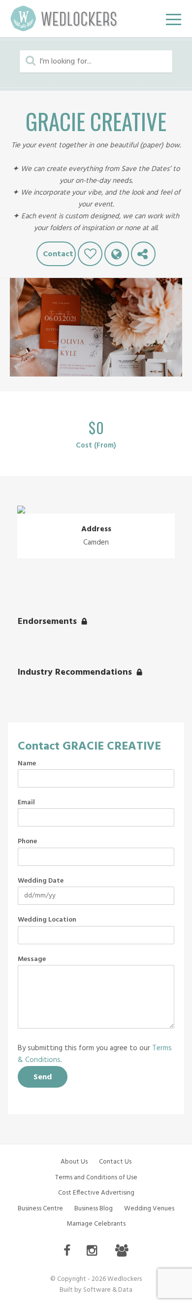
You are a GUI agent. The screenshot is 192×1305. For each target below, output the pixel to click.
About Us (74, 1162)
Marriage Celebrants (96, 1224)
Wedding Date (41, 881)
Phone (27, 841)
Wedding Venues (149, 1208)
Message (32, 959)
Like (90, 253)
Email (26, 802)
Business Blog (93, 1208)
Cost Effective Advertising (96, 1193)
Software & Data (107, 1290)
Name (27, 763)
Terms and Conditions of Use (96, 1177)
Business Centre (40, 1208)
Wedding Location (47, 920)
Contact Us (115, 1162)
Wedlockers (64, 18)
